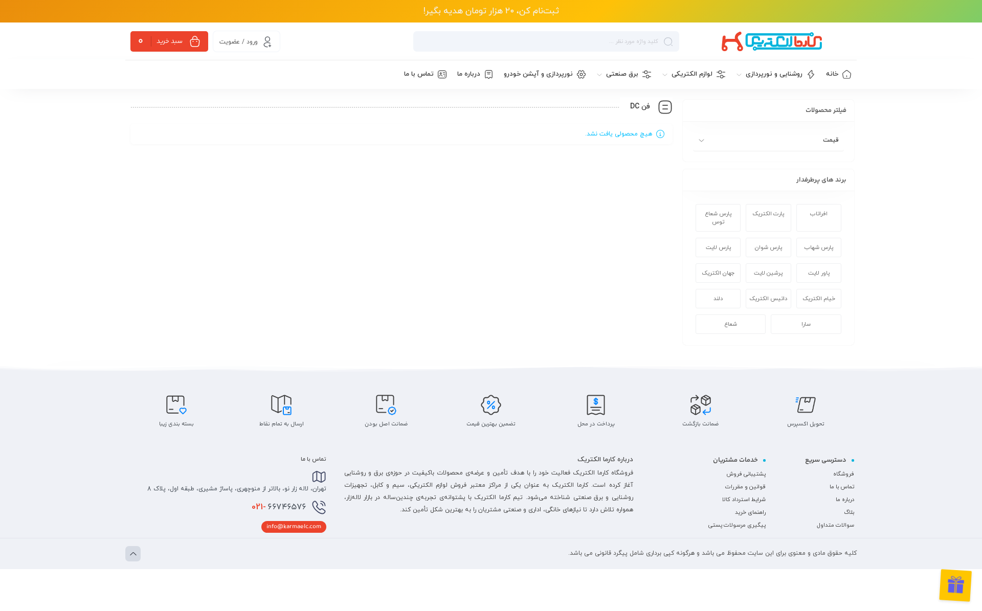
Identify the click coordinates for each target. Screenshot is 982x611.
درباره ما (845, 499)
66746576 (279, 507)
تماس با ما (842, 487)
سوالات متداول (835, 525)
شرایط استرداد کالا (744, 499)
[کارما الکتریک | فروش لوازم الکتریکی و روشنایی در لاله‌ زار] (772, 41)
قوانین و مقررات (745, 487)
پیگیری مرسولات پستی (737, 525)
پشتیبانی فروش (746, 474)
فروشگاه (843, 474)
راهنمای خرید (750, 512)
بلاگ (849, 512)
